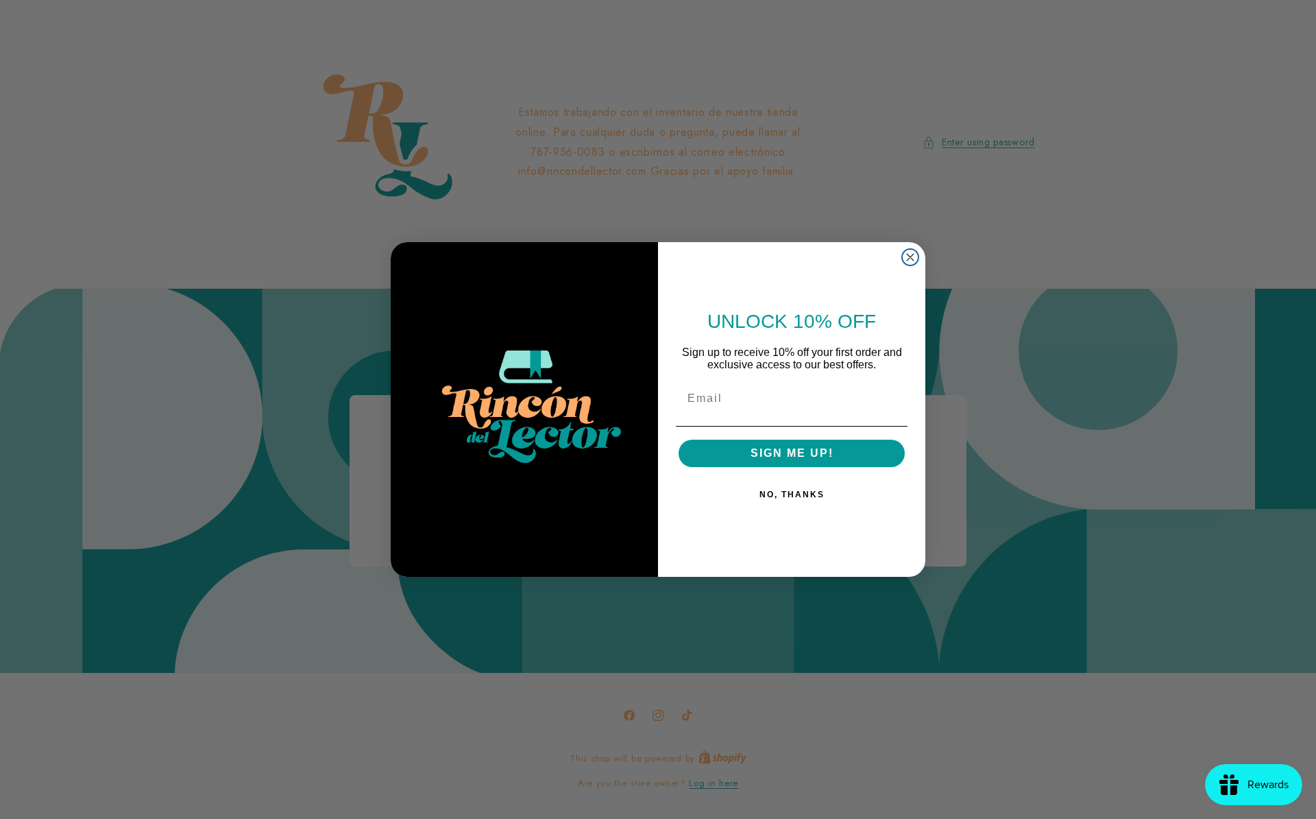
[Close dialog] (910, 257)
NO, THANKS (792, 494)
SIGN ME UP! (792, 453)
